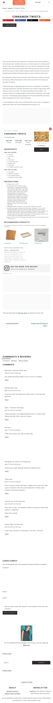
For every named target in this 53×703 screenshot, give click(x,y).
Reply (7, 380)
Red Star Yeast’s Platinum (20, 95)
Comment (6, 567)
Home (4, 8)
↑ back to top (26, 682)
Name (5, 591)
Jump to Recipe (10, 25)
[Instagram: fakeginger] (7, 268)
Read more (26, 645)
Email (5, 598)
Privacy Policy (7, 653)
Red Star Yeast (20, 86)
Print (41, 149)
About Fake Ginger (12, 693)
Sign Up (33, 691)
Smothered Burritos (12, 323)
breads (10, 8)
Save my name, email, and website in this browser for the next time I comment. (26, 608)
